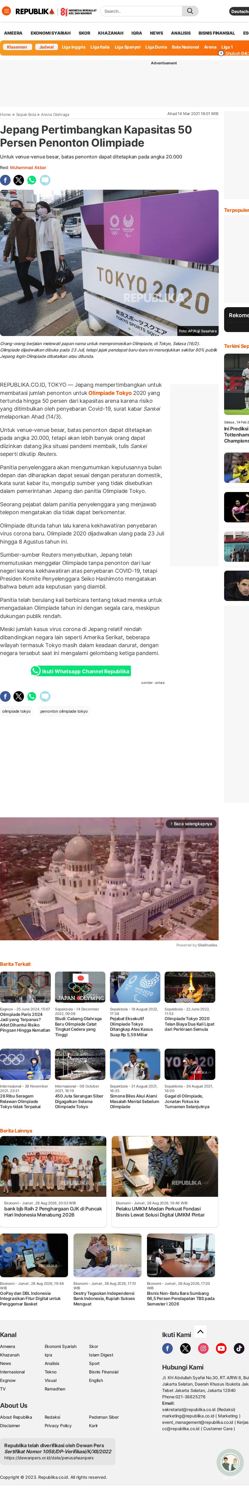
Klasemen (17, 46)
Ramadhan (55, 1388)
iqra (136, 33)
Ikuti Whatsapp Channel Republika (85, 671)
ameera (13, 33)
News (5, 1363)
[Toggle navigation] (6, 11)
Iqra (48, 1354)
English (96, 1380)
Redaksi (52, 1417)
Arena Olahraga (55, 114)
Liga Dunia (156, 46)
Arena (210, 46)
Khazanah (9, 1354)
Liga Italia (100, 46)
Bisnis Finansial (217, 33)
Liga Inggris (74, 46)
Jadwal (46, 46)
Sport (94, 1363)
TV (3, 1388)
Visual (50, 1380)
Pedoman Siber (103, 1417)
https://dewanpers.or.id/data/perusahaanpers (49, 1457)
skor (84, 33)
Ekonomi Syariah (51, 33)
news (156, 33)
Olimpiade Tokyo (110, 393)
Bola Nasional (185, 46)
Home (5, 114)
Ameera (7, 1346)
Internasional (12, 1371)
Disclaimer (10, 1425)
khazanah (110, 33)
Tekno (50, 1371)
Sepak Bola (26, 114)
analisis (180, 33)
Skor (93, 1346)
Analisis (52, 1363)
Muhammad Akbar (28, 167)
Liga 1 (227, 46)
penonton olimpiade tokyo (64, 711)
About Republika (16, 1417)
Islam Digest (101, 1354)
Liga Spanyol (128, 46)
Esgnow (8, 1380)
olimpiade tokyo (16, 711)
